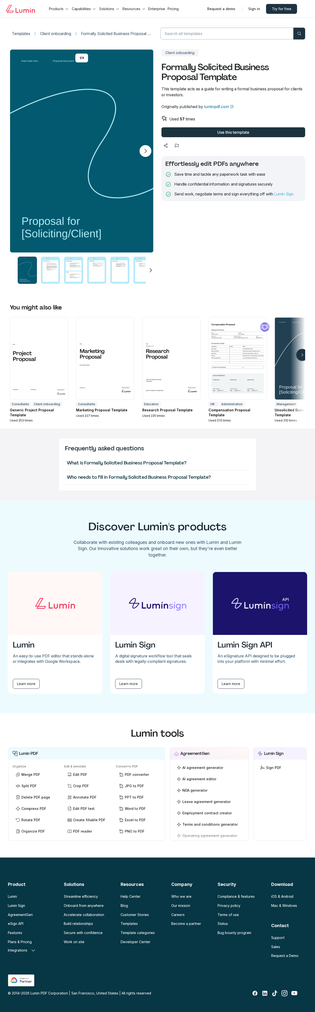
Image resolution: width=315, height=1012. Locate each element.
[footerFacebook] (255, 993)
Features (15, 933)
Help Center (131, 896)
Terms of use (228, 915)
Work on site (74, 942)
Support (277, 938)
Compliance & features (236, 896)
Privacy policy (229, 905)
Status (223, 923)
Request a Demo (285, 956)
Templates (21, 33)
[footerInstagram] (284, 993)
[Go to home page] (20, 9)
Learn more (26, 684)
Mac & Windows (284, 905)
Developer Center (135, 942)
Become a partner (186, 923)
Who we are (181, 896)
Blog (124, 905)
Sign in (254, 9)
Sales (275, 947)
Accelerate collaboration (84, 915)
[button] (27, 270)
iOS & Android (282, 896)
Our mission (180, 905)
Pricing (173, 9)
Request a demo (221, 9)
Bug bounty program (234, 933)
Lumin (12, 896)
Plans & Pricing (20, 942)
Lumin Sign (284, 193)
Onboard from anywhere (84, 905)
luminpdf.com (216, 106)
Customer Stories (135, 915)
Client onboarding (55, 33)
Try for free (281, 9)
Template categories (138, 933)
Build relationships (78, 923)
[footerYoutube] (294, 993)
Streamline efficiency (81, 896)
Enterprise (156, 9)
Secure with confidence (83, 933)
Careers (177, 915)
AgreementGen (20, 915)
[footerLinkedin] (265, 993)
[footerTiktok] (275, 993)
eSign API (15, 923)
